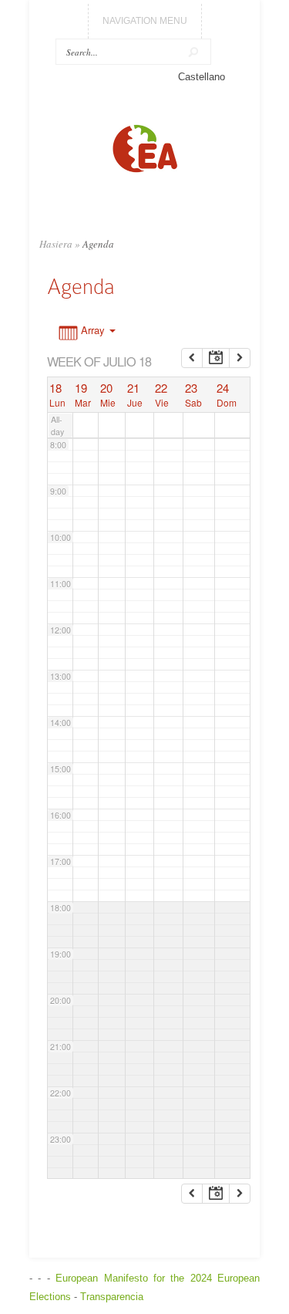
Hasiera (55, 244)
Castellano (201, 77)
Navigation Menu (144, 20)
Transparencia (111, 1296)
